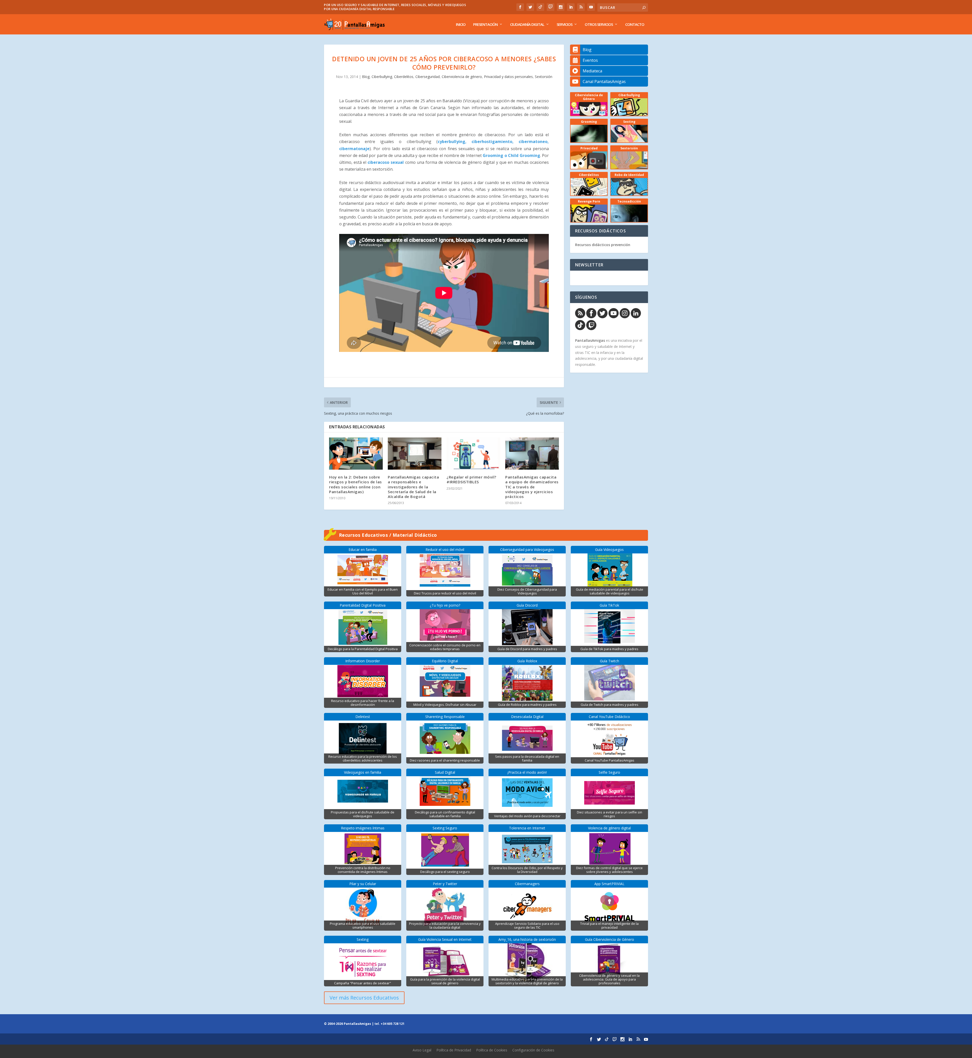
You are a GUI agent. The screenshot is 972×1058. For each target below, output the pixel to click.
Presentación (485, 24)
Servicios (564, 24)
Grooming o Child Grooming (511, 155)
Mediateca (592, 71)
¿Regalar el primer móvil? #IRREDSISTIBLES (471, 479)
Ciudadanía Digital (527, 24)
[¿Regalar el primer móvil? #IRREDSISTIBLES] (473, 453)
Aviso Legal (422, 1050)
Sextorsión (543, 76)
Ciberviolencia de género (462, 76)
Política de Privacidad (453, 1050)
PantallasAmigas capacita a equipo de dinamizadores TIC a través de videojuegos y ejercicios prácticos (532, 486)
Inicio (460, 24)
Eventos (590, 60)
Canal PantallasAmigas (604, 81)
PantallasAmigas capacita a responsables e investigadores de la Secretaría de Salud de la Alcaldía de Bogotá (413, 486)
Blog (366, 76)
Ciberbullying (382, 76)
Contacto (634, 24)
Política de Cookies (491, 1050)
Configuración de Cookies (533, 1050)
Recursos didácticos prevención (602, 244)
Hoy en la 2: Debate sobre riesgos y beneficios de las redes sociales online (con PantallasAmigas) (355, 484)
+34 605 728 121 (392, 1024)
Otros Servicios (599, 24)
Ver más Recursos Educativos (364, 997)
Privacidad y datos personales (508, 76)
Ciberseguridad (427, 76)
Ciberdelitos (403, 76)
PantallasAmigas (590, 340)
